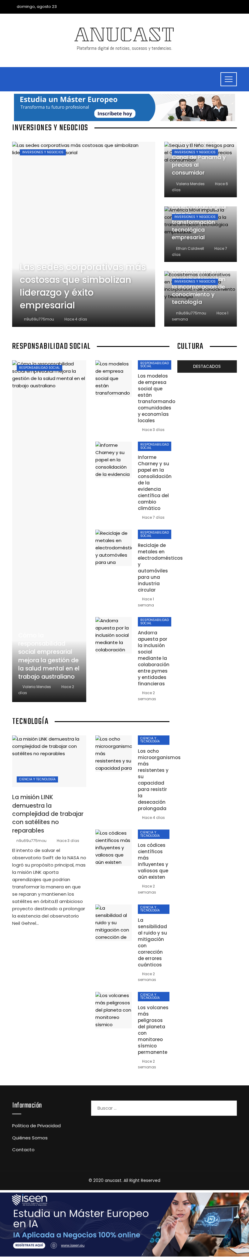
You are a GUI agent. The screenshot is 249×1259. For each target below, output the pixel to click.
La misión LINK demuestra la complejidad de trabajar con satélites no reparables (48, 813)
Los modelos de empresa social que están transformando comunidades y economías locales (156, 398)
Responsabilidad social (39, 367)
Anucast (124, 37)
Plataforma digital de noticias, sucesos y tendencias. (124, 48)
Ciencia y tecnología (37, 779)
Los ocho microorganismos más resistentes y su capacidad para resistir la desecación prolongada (159, 780)
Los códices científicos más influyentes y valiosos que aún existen (153, 861)
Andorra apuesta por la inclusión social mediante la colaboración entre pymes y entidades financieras (153, 658)
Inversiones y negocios (42, 152)
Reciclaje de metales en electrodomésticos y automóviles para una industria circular (160, 567)
